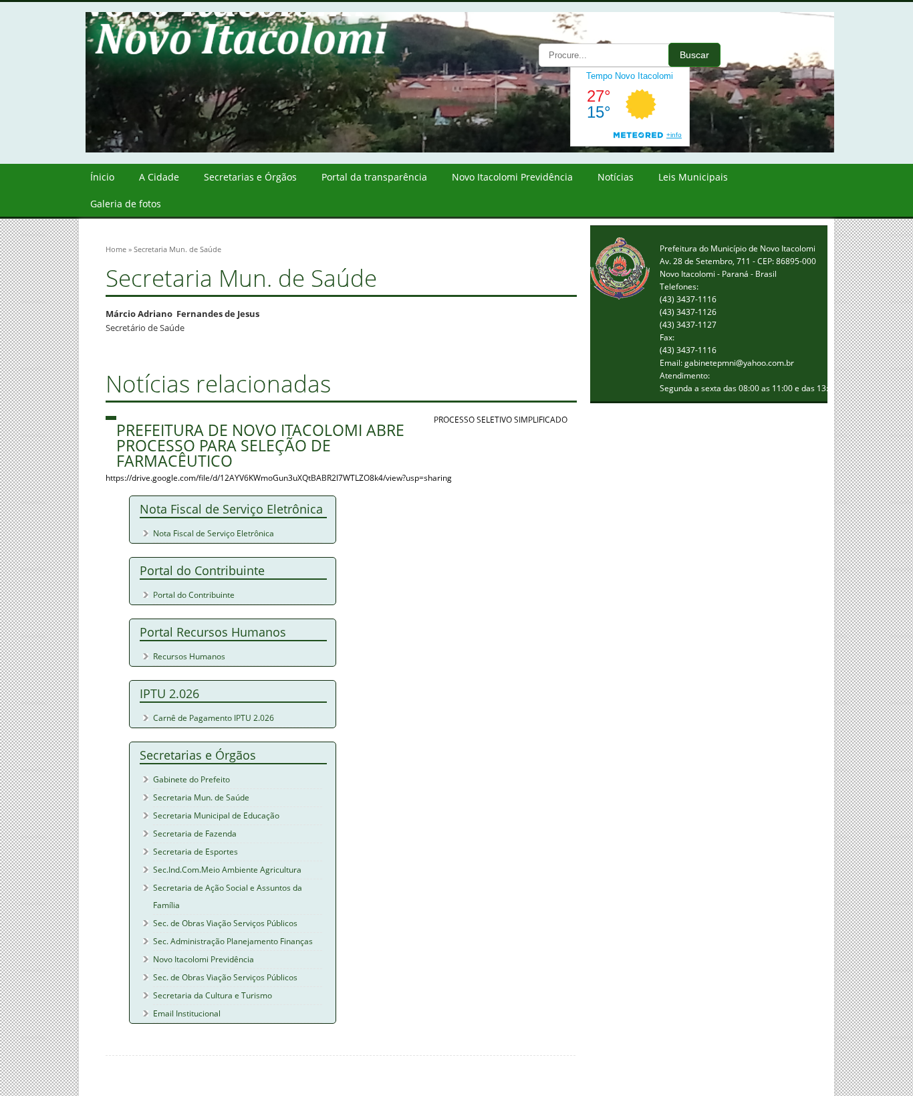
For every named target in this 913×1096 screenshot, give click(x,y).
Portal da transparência (374, 177)
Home (116, 249)
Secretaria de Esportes (195, 851)
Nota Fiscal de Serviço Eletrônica (213, 533)
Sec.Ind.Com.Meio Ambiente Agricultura (227, 869)
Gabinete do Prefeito (191, 779)
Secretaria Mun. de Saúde (201, 797)
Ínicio (102, 177)
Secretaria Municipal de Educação (216, 815)
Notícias (616, 177)
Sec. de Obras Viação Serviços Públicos (225, 923)
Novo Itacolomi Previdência (512, 177)
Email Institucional (187, 1013)
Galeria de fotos (125, 203)
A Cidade (159, 177)
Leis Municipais (693, 177)
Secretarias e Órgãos (250, 177)
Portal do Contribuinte (194, 594)
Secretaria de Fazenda (195, 833)
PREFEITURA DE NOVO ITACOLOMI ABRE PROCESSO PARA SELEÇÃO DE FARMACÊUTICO (260, 446)
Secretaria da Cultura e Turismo (212, 995)
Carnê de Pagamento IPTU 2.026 (213, 718)
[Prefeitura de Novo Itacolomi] (470, 149)
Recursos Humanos (189, 656)
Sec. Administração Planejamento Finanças (233, 941)
